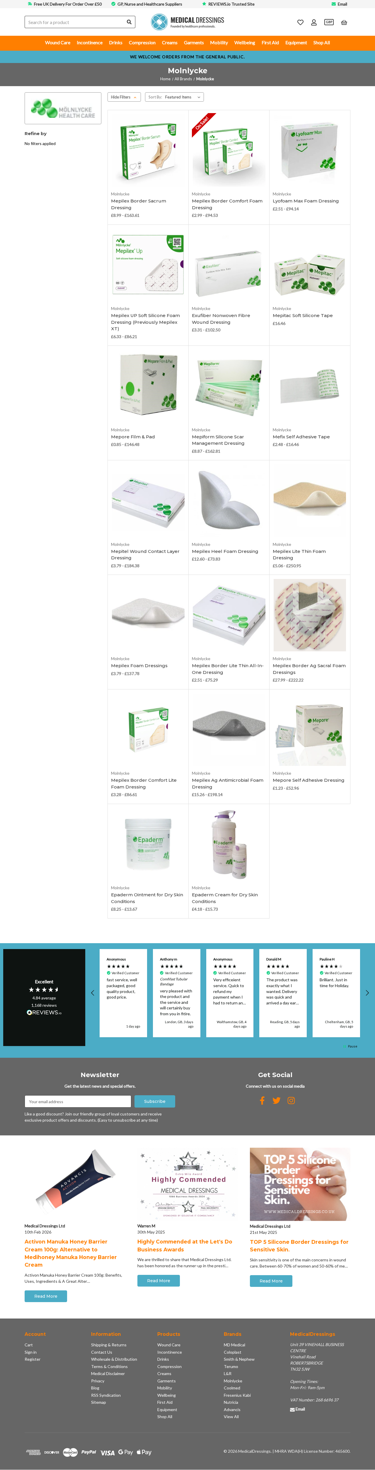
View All (231, 1416)
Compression (142, 42)
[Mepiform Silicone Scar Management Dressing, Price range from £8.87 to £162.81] (229, 386)
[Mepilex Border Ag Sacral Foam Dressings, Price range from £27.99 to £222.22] (310, 615)
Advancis (232, 1409)
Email (342, 3)
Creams (170, 42)
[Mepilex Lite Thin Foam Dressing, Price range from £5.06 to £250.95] (310, 500)
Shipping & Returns (109, 1344)
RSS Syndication (106, 1395)
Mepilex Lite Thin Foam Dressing (299, 555)
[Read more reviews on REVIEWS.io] (44, 1013)
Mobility (219, 42)
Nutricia (231, 1402)
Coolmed (232, 1387)
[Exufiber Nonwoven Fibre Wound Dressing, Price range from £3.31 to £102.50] (229, 265)
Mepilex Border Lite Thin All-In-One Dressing (228, 669)
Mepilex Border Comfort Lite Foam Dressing (144, 783)
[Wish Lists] (300, 22)
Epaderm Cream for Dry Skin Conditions (225, 898)
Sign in (31, 1352)
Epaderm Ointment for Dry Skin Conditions (147, 898)
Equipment (296, 42)
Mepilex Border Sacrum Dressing (138, 204)
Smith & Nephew (239, 1359)
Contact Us (101, 1352)
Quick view (148, 164)
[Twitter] (276, 1100)
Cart (29, 1344)
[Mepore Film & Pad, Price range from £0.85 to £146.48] (148, 386)
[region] (230, 993)
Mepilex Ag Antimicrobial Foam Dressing (227, 783)
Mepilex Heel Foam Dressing (225, 551)
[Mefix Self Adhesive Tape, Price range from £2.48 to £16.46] (310, 386)
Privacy (97, 1380)
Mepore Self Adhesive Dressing (309, 780)
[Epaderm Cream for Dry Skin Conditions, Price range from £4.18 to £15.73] (229, 844)
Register (32, 1359)
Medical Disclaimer (108, 1373)
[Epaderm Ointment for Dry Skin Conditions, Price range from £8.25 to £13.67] (148, 844)
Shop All (321, 42)
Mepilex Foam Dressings (139, 665)
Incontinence (90, 42)
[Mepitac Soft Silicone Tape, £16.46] (310, 265)
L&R (227, 1373)
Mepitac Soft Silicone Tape (303, 315)
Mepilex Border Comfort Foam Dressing (227, 204)
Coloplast (232, 1352)
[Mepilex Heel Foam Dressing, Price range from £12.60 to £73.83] (229, 500)
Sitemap (98, 1402)
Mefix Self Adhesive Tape (301, 437)
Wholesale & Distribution (114, 1359)
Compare (146, 174)
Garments (194, 42)
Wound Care (57, 42)
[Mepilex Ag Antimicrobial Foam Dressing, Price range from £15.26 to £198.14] (229, 729)
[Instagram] (291, 1100)
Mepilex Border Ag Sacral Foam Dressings (309, 669)
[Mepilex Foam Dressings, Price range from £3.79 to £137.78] (148, 615)
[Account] (314, 22)
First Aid (270, 42)
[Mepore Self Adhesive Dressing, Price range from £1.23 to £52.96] (310, 729)
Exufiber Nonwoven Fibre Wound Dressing (221, 319)
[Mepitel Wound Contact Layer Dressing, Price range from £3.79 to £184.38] (148, 500)
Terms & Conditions (109, 1366)
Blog (95, 1387)
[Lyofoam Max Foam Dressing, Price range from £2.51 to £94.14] (310, 150)
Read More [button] (45, 1296)
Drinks (115, 42)
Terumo (231, 1366)
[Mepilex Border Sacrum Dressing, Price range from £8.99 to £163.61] (148, 150)
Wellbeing (244, 42)
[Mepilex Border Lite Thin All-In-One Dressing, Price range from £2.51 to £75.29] (229, 615)
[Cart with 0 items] (344, 22)
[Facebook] (262, 1100)
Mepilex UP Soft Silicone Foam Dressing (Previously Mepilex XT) (145, 322)
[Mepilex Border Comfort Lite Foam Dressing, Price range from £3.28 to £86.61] (148, 729)
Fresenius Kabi (237, 1395)
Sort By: (155, 97)
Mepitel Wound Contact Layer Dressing (145, 555)
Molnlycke (233, 1380)
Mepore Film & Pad (133, 437)
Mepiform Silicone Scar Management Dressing (218, 440)
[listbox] (184, 97)
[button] (93, 993)
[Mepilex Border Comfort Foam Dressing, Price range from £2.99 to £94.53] (229, 150)
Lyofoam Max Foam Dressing (306, 201)
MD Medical (234, 1344)
